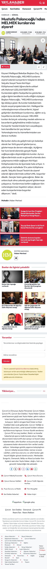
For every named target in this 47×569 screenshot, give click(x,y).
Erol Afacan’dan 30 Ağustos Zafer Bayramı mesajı (11, 306)
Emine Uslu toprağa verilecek (9, 285)
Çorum (4, 9)
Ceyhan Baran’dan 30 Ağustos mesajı (9, 328)
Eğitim (26, 543)
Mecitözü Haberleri (10, 551)
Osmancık (26, 9)
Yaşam (27, 562)
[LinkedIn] (27, 469)
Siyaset (7, 558)
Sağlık (32, 556)
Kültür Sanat (8, 549)
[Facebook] (11, 469)
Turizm (25, 560)
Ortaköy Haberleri (10, 553)
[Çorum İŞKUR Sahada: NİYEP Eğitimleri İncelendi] (34, 319)
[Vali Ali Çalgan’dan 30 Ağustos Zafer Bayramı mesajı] (34, 298)
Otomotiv (7, 556)
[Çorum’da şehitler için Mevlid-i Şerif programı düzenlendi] (34, 276)
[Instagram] (23, 469)
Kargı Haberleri (26, 547)
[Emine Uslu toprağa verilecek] (12, 276)
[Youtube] (31, 469)
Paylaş (6, 67)
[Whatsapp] (35, 469)
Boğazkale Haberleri (11, 538)
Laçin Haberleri (24, 549)
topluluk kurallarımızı (22, 369)
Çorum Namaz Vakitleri (12, 481)
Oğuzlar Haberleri (29, 551)
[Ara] (40, 3)
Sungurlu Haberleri (10, 560)
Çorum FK (38, 9)
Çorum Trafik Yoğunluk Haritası (33, 482)
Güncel (15, 15)
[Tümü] (44, 391)
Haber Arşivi (31, 494)
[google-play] (28, 502)
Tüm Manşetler (32, 489)
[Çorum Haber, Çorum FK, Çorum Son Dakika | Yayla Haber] (12, 2)
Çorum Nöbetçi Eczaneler (13, 476)
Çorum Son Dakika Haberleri (13, 540)
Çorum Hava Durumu (35, 476)
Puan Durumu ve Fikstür (12, 489)
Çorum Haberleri (30, 538)
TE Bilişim (42, 550)
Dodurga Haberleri (10, 543)
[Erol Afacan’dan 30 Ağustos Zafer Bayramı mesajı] (12, 298)
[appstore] (17, 502)
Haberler (5, 15)
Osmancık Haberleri (29, 553)
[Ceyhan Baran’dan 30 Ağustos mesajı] (12, 319)
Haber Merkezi (20, 253)
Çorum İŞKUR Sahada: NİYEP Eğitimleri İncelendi (34, 328)
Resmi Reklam (28, 512)
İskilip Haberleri (9, 547)
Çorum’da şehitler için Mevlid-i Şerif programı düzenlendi (32, 286)
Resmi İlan (17, 512)
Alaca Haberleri (9, 536)
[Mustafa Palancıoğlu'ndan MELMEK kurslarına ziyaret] (23, 50)
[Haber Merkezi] (7, 255)
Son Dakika (15, 9)
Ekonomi (7, 545)
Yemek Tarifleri (9, 564)
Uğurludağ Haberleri (11, 562)
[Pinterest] (19, 469)
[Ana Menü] (44, 3)
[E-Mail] (16, 258)
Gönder (6, 361)
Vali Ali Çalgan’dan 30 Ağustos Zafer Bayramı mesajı (32, 307)
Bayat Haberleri (26, 536)
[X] (15, 469)
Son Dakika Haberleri (11, 494)
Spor (17, 558)
